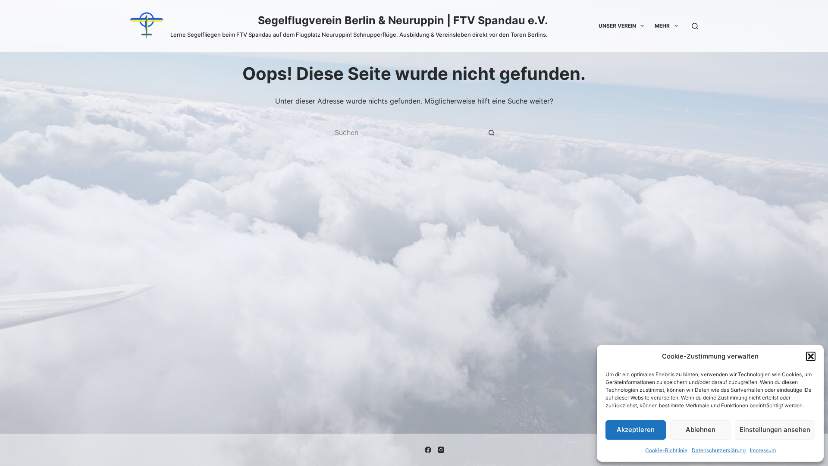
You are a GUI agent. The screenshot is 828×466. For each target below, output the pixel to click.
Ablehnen (700, 429)
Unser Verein (617, 25)
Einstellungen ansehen (775, 429)
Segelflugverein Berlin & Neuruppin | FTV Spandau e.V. (403, 20)
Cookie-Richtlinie (666, 450)
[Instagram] (441, 450)
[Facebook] (428, 450)
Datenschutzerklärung (719, 450)
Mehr (662, 25)
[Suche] (695, 26)
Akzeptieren (636, 429)
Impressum (763, 450)
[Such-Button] (491, 132)
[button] (810, 356)
